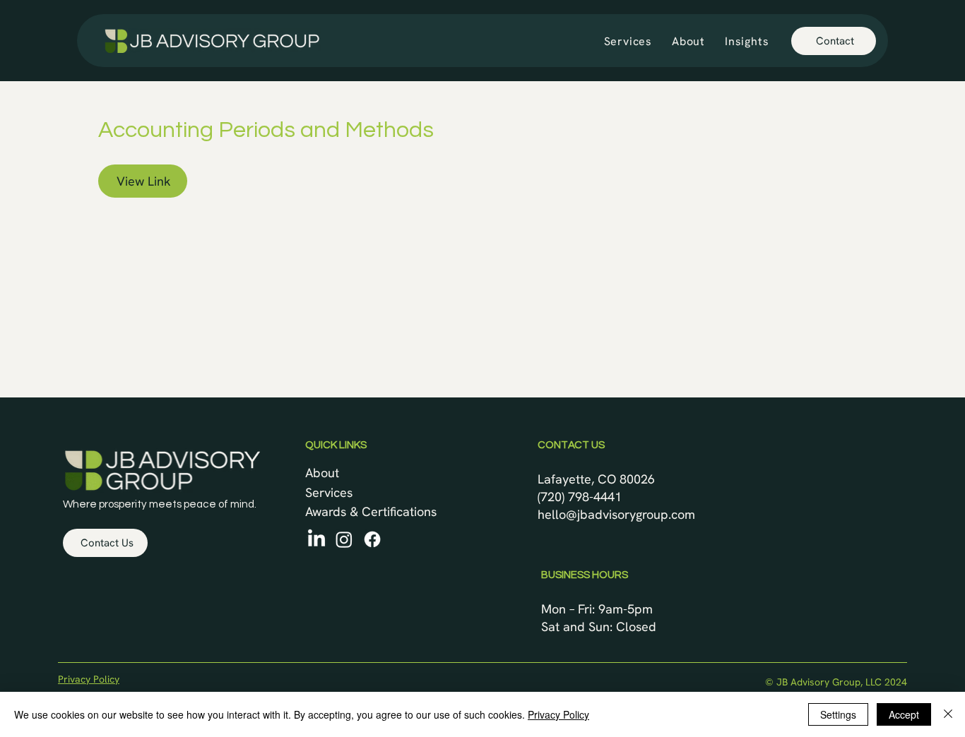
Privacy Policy (88, 679)
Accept (904, 714)
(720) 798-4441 (580, 497)
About (322, 473)
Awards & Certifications (371, 511)
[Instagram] (344, 539)
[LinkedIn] (316, 539)
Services (329, 492)
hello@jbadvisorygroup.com (616, 514)
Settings (838, 714)
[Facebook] (372, 539)
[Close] (948, 714)
